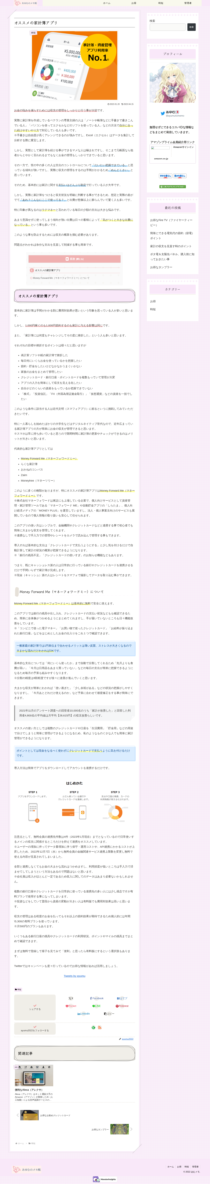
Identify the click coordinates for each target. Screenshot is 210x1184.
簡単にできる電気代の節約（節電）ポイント (172, 236)
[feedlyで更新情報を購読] (93, 1027)
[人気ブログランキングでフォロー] (172, 187)
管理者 (195, 1166)
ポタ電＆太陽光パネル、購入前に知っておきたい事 (172, 257)
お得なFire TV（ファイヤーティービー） (171, 223)
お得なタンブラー (161, 267)
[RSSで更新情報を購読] (99, 1027)
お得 (179, 1166)
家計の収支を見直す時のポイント (171, 246)
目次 (72, 258)
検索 (152, 20)
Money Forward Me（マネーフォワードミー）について (61, 278)
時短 (19, 989)
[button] (109, 1014)
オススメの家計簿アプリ (47, 270)
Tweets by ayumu (74, 976)
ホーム (170, 1166)
